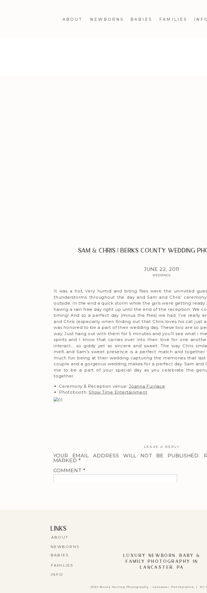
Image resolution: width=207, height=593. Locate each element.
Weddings (161, 275)
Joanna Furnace (147, 386)
